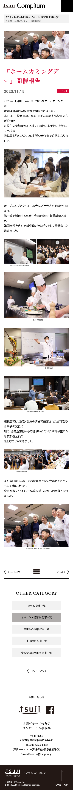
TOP (8, 17)
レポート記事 (21, 17)
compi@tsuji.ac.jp (41, 754)
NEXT (61, 571)
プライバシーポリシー (37, 772)
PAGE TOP (61, 784)
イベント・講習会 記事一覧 (45, 17)
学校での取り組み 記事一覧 (36, 652)
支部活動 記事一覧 (36, 641)
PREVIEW (14, 571)
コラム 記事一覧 (36, 605)
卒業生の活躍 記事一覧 (36, 629)
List (36, 572)
